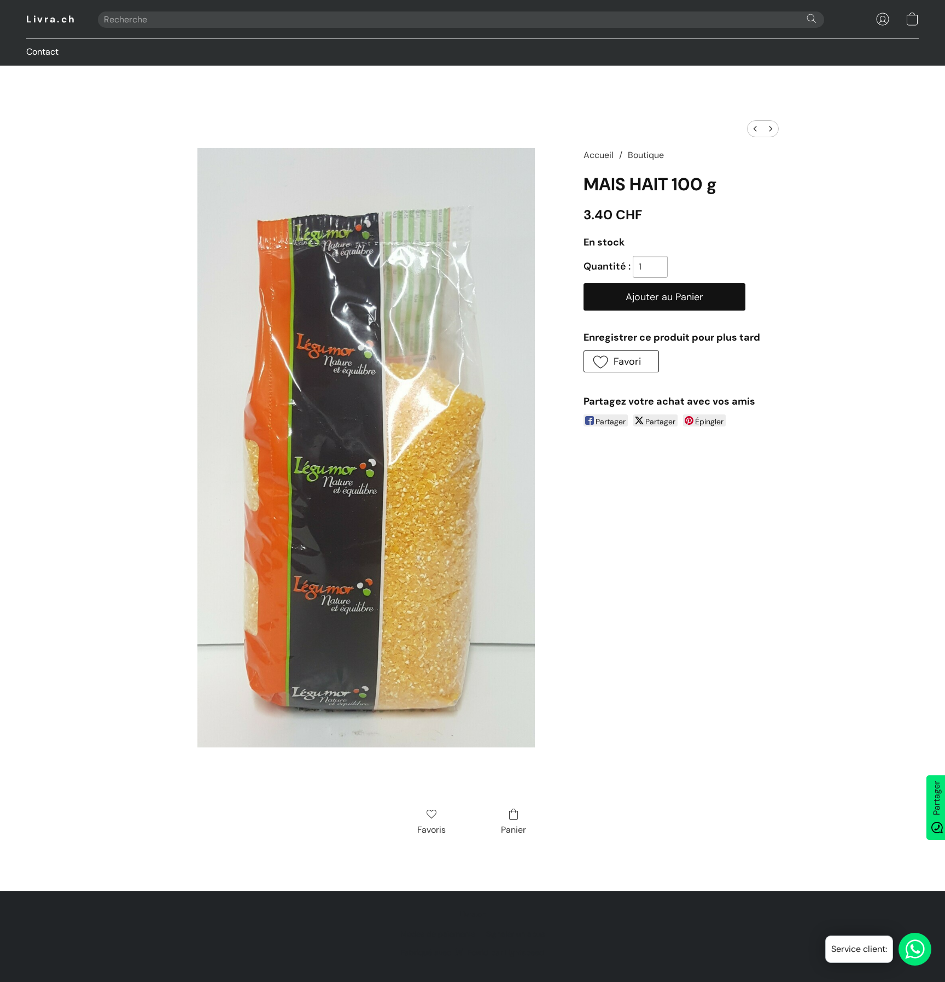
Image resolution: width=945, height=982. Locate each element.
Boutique (646, 155)
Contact (42, 51)
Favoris (431, 829)
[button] (51, 19)
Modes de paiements (437, 934)
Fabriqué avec (472, 952)
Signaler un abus (515, 934)
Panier (513, 829)
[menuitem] (755, 129)
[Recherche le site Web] (811, 18)
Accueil (599, 155)
